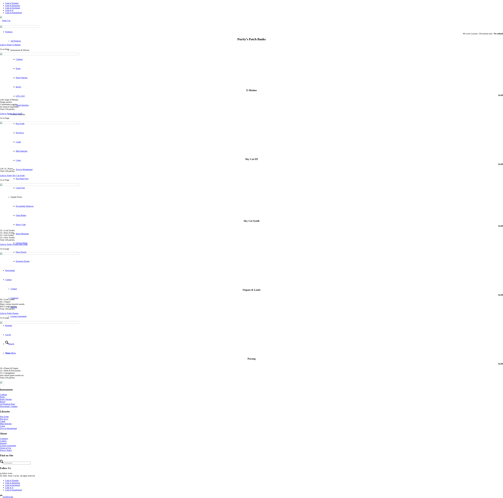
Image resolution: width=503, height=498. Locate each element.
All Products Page (7, 404)
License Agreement (8, 446)
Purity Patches (6, 399)
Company (4, 438)
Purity (2, 397)
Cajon (2, 426)
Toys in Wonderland (8, 428)
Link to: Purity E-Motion (10, 45)
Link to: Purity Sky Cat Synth (12, 175)
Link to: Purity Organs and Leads (14, 244)
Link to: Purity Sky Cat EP (11, 114)
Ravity (3, 402)
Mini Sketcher (6, 424)
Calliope (3, 394)
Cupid (2, 421)
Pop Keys (4, 419)
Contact (3, 441)
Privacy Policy (6, 450)
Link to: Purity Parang (9, 313)
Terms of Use (5, 448)
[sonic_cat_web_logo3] (5, 20)
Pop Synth (4, 417)
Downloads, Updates (8, 406)
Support (3, 443)
